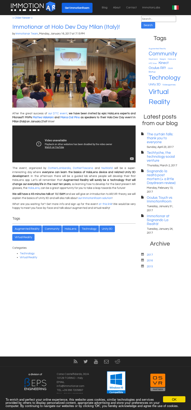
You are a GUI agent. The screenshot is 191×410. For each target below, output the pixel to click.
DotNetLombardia (59, 168)
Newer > (27, 17)
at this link (105, 204)
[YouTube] (96, 362)
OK (174, 399)
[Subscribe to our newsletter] (106, 362)
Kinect (164, 63)
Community (52, 228)
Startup (152, 72)
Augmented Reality (27, 228)
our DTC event (57, 113)
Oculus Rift (157, 68)
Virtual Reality (23, 237)
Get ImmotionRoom (77, 8)
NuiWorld (107, 168)
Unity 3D (107, 228)
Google (163, 59)
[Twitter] (86, 362)
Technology (89, 228)
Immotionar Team (27, 33)
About (116, 7)
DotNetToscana (83, 168)
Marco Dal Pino (70, 117)
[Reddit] (117, 362)
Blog (104, 7)
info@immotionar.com (70, 386)
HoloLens (34, 188)
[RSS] (75, 362)
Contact (131, 7)
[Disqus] (74, 308)
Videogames (169, 85)
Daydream (153, 59)
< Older (17, 17)
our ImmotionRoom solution (95, 198)
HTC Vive (153, 63)
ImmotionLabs (151, 7)
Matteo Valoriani (43, 117)
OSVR (170, 68)
